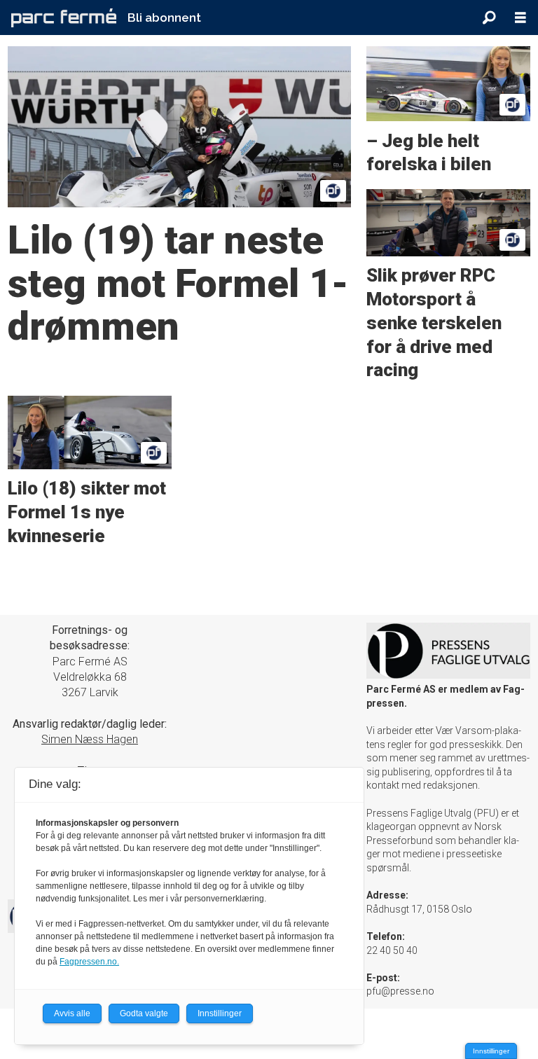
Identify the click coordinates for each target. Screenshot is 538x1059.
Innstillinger (491, 1051)
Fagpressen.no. (89, 962)
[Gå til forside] (63, 17)
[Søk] (489, 18)
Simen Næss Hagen (89, 739)
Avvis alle (72, 1013)
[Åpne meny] (520, 18)
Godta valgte (144, 1013)
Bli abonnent (164, 18)
